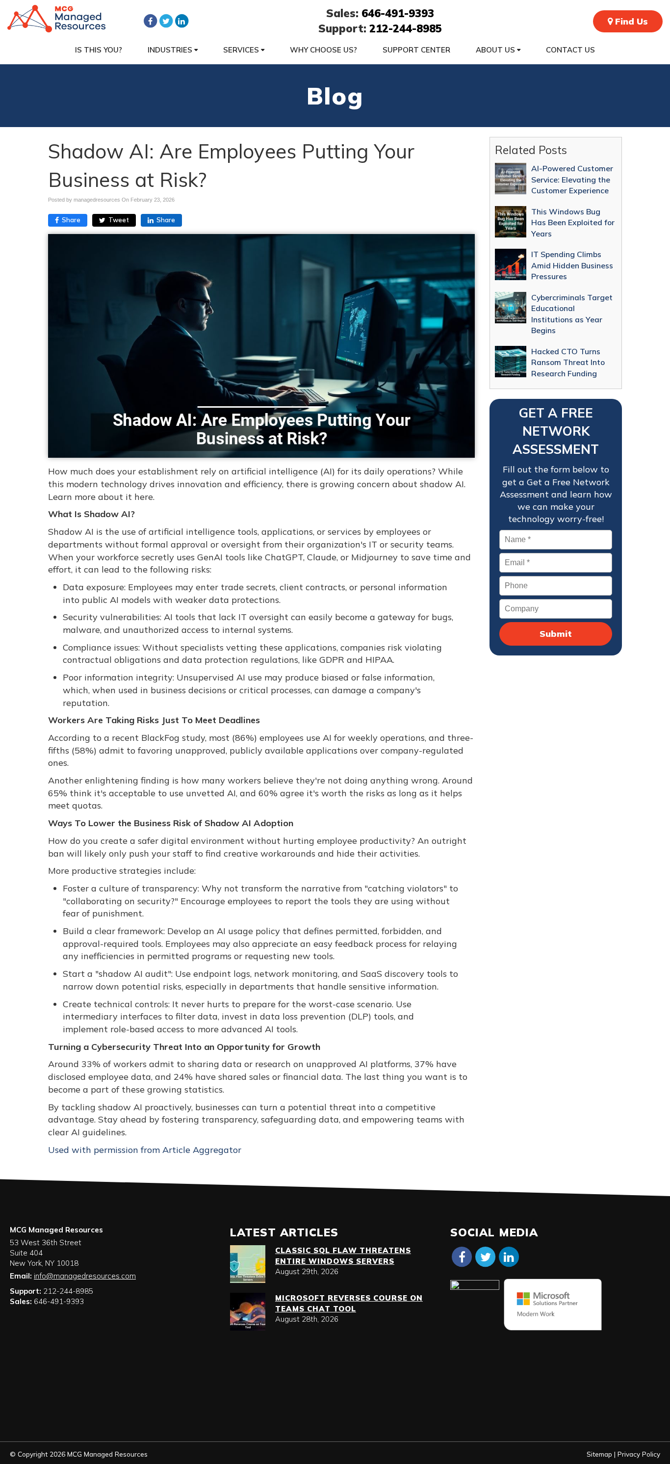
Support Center (416, 49)
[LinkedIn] (181, 20)
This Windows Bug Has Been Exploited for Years (573, 222)
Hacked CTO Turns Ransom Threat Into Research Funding (568, 362)
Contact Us (570, 49)
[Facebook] (150, 20)
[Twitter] (166, 20)
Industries (171, 49)
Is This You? (98, 49)
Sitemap (599, 1454)
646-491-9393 (397, 13)
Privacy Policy (639, 1454)
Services (242, 49)
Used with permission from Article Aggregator (144, 1149)
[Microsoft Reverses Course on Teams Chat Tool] (247, 1312)
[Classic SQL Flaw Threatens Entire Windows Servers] (247, 1264)
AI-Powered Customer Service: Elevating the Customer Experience (572, 179)
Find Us (630, 21)
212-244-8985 (405, 28)
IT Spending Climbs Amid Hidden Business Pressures (572, 265)
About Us (496, 49)
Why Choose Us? (323, 49)
